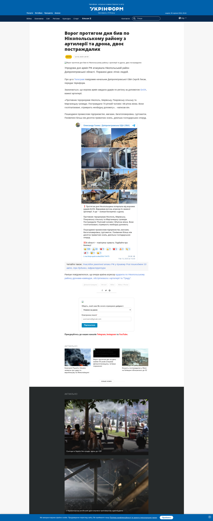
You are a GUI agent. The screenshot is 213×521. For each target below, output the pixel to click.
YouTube (123, 334)
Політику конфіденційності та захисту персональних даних (133, 518)
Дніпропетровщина (90, 285)
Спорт (76, 18)
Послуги (30, 13)
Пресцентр (48, 13)
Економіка (39, 18)
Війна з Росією (123, 285)
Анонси (57, 13)
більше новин (106, 381)
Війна (29, 18)
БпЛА (143, 90)
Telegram (101, 334)
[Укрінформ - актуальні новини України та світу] (106, 8)
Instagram (111, 334)
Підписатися (89, 325)
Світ (48, 18)
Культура (67, 18)
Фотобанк (38, 13)
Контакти (126, 18)
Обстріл (104, 285)
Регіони (56, 18)
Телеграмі (79, 79)
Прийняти (166, 518)
